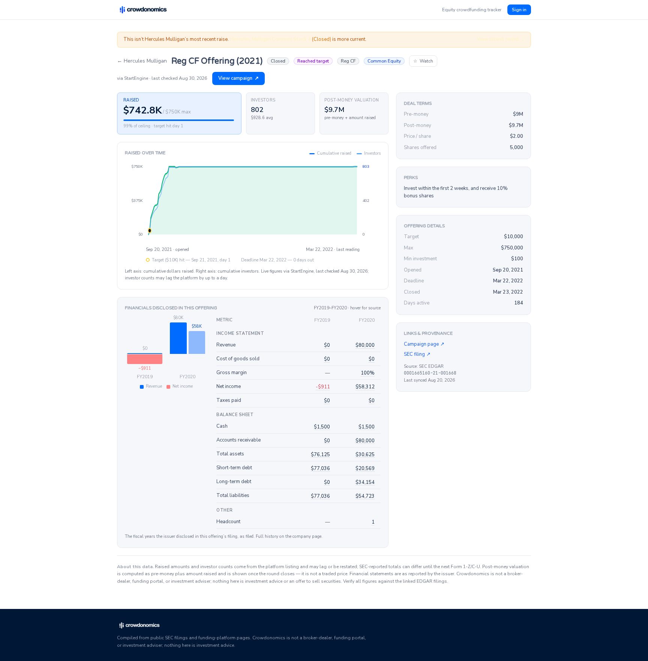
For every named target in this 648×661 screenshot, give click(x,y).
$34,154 (365, 482)
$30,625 (365, 454)
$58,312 (365, 386)
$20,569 (365, 468)
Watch (423, 61)
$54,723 (365, 496)
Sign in (519, 10)
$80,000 (365, 345)
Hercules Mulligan (142, 60)
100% (368, 373)
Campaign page (424, 344)
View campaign (238, 78)
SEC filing (417, 354)
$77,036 (320, 468)
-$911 (323, 386)
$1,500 (322, 427)
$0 (327, 345)
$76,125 (320, 454)
